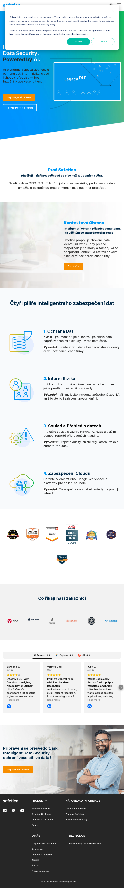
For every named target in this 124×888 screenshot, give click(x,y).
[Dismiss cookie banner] (113, 11)
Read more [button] (13, 699)
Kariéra (35, 860)
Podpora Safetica (74, 814)
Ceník (35, 825)
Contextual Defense (42, 819)
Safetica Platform (41, 808)
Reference (37, 849)
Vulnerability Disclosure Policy (85, 843)
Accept (78, 41)
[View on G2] (9, 706)
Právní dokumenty (41, 871)
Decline (103, 41)
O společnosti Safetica (44, 843)
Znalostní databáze (75, 808)
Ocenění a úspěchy (42, 854)
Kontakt (36, 865)
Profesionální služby (76, 819)
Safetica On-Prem (41, 814)
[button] (3, 687)
